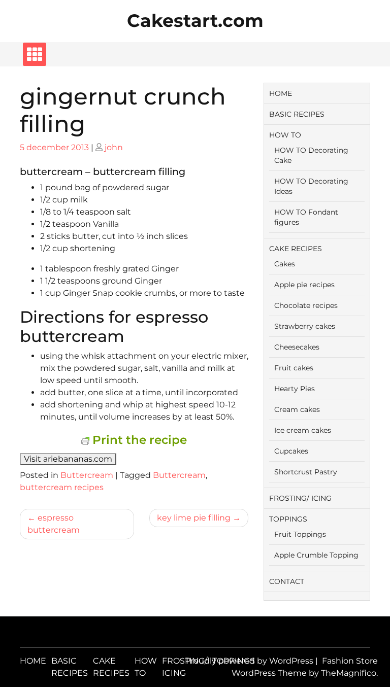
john (114, 147)
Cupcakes (291, 451)
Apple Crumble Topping (316, 555)
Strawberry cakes (304, 326)
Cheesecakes (296, 347)
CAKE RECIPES (295, 248)
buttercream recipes (62, 487)
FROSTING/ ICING (300, 498)
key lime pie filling (194, 518)
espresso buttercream (53, 524)
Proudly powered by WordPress (250, 661)
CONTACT (286, 581)
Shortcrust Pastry (305, 471)
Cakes (284, 263)
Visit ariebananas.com (68, 459)
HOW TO (285, 135)
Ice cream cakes (302, 430)
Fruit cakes (293, 367)
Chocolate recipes (306, 305)
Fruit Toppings (300, 534)
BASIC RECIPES (296, 114)
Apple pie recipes (304, 284)
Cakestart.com (195, 20)
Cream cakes (297, 409)
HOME (280, 93)
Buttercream (86, 475)
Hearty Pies (294, 388)
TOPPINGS (288, 519)
